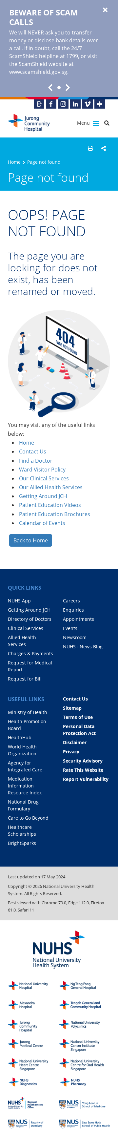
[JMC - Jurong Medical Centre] (33, 1045)
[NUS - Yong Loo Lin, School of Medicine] (84, 1103)
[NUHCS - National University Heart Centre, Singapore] (33, 1064)
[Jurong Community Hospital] (35, 123)
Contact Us (32, 451)
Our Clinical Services (44, 478)
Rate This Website (83, 770)
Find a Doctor (35, 460)
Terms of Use (78, 717)
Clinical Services (25, 628)
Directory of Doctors (29, 619)
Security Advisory (83, 761)
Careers (71, 600)
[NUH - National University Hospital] (33, 987)
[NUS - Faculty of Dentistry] (33, 1122)
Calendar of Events (42, 523)
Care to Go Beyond (28, 818)
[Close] (105, 10)
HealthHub (19, 737)
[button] (90, 148)
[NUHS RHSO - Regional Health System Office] (33, 1103)
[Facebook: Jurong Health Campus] (51, 104)
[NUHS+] (99, 104)
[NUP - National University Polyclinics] (84, 1025)
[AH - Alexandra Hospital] (33, 1006)
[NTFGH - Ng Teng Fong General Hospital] (84, 987)
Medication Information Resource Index (25, 786)
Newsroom (75, 637)
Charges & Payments (30, 653)
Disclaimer (75, 742)
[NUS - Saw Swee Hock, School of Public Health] (84, 1122)
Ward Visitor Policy (42, 469)
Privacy (71, 751)
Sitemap (72, 708)
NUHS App (19, 600)
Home (14, 162)
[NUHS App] (39, 104)
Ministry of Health (27, 712)
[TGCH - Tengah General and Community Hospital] (84, 1006)
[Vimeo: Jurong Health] (87, 104)
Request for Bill (25, 679)
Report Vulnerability (85, 779)
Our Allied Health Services (51, 487)
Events (70, 628)
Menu (84, 123)
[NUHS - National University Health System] (59, 950)
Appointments (78, 619)
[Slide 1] (59, 87)
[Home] (33, 1025)
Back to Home (30, 540)
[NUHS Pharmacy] (84, 1084)
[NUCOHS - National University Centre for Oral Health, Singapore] (84, 1064)
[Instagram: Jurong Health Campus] (63, 104)
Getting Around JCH (43, 496)
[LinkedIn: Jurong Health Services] (75, 104)
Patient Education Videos (50, 505)
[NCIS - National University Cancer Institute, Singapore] (84, 1045)
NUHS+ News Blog (83, 646)
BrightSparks (22, 843)
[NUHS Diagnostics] (33, 1084)
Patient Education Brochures (54, 514)
